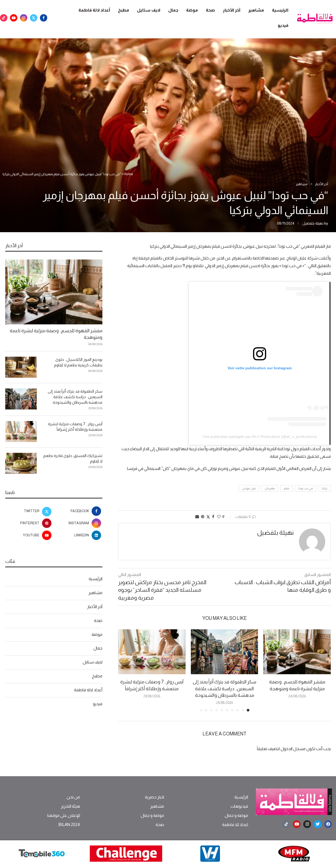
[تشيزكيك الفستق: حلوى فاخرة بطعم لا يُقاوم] (21, 463)
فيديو (283, 25)
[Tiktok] (3, 18)
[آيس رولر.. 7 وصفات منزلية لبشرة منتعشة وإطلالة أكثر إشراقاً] (152, 651)
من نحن (73, 797)
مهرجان (270, 488)
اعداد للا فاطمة (235, 825)
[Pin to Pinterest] (202, 517)
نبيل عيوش (249, 488)
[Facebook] (43, 18)
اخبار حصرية (154, 797)
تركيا (324, 488)
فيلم (286, 488)
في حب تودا (305, 488)
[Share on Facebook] (213, 517)
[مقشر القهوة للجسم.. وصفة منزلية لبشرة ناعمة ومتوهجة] (297, 651)
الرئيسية (280, 10)
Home (128, 174)
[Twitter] (33, 18)
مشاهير (256, 10)
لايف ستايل (148, 10)
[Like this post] (219, 517)
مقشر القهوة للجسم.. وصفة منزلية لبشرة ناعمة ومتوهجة (56, 334)
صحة (210, 10)
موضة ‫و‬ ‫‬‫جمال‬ (236, 815)
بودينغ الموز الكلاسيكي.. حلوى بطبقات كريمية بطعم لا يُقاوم (78, 362)
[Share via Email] (197, 517)
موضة (192, 10)
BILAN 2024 (69, 825)
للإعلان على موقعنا (63, 815)
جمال (173, 10)
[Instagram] (23, 18)
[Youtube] (13, 18)
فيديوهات (239, 806)
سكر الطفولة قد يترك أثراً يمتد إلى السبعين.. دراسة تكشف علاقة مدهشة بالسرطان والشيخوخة (224, 688)
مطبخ (123, 10)
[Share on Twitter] (208, 517)
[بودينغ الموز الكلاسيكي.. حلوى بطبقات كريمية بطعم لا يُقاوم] (21, 367)
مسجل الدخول (293, 748)
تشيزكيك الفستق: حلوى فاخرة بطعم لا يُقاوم (72, 458)
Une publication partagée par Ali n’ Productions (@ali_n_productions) (260, 436)
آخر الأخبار (231, 10)
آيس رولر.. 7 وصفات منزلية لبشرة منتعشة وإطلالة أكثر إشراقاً (75, 427)
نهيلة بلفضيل (312, 223)
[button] (125, 670)
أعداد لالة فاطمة (94, 10)
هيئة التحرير (70, 806)
